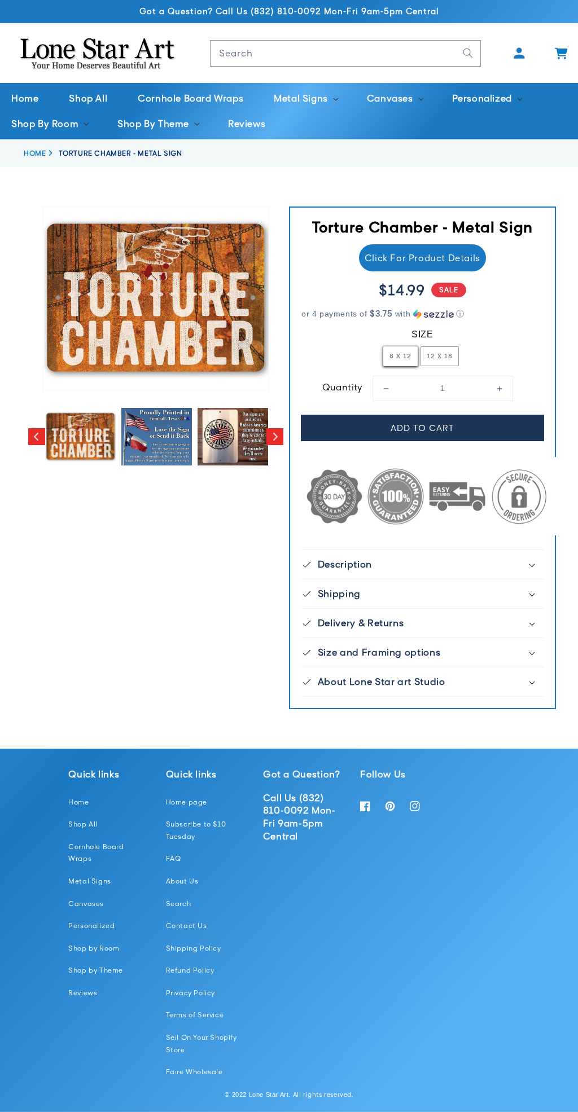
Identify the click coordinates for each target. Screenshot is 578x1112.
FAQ (173, 858)
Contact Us (186, 925)
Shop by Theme (95, 970)
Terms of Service (195, 1014)
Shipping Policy (193, 948)
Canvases (86, 903)
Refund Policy (190, 970)
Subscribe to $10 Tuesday (196, 830)
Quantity (342, 387)
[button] (305, 98)
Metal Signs (89, 881)
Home (78, 802)
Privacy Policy (190, 992)
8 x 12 (400, 355)
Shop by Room (93, 948)
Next (274, 436)
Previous (36, 436)
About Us (182, 881)
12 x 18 (440, 355)
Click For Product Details (422, 257)
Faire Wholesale (194, 1071)
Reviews (82, 992)
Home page (186, 802)
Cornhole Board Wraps (96, 852)
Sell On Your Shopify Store (201, 1043)
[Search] (468, 53)
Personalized (91, 925)
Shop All (83, 824)
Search (178, 903)
